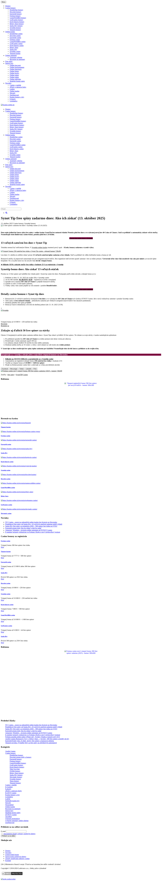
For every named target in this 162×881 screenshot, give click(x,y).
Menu (3, 2)
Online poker (14, 75)
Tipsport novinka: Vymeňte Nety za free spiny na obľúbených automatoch (31, 743)
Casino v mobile (15, 85)
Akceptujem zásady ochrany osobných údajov (19, 834)
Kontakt (8, 861)
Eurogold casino (15, 38)
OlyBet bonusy (15, 771)
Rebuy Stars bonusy (17, 24)
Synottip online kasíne (39, 247)
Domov (8, 851)
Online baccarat (15, 65)
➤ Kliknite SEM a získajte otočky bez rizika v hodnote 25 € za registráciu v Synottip (32, 264)
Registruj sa (5, 326)
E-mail (3, 831)
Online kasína (10, 32)
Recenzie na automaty (17, 59)
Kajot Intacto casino (17, 45)
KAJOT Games (10, 793)
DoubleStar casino (16, 34)
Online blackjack (15, 69)
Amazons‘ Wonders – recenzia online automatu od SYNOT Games (28, 530)
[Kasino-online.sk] (7, 105)
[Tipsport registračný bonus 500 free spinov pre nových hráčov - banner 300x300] (81, 385)
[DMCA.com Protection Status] (12, 875)
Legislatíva (13, 101)
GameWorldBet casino (17, 42)
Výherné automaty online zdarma (16, 821)
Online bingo (14, 71)
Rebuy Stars (14, 47)
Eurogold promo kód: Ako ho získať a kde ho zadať (23, 528)
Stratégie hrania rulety (17, 81)
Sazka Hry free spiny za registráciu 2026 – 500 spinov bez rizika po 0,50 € (31, 526)
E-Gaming (9, 787)
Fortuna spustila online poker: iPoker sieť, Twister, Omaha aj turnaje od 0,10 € (32, 737)
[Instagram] (22, 847)
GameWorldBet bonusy (18, 18)
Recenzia (4, 324)
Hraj (2, 547)
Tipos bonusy (14, 781)
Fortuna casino (15, 40)
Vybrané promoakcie (12, 819)
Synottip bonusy (15, 28)
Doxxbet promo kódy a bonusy (20, 757)
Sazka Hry (13, 49)
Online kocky (14, 73)
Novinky (8, 83)
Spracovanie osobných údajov (15, 857)
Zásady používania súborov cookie (17, 859)
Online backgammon (17, 67)
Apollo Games (10, 751)
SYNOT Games (11, 815)
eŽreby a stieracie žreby (18, 87)
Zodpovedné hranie (12, 855)
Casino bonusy (10, 8)
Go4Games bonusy (16, 20)
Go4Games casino (16, 43)
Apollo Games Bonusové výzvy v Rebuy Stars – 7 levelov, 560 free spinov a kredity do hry (37, 739)
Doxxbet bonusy (15, 12)
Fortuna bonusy (15, 16)
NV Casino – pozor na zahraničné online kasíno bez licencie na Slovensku (31, 522)
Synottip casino (15, 51)
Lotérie (12, 89)
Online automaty (11, 55)
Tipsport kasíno (15, 53)
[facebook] (15, 847)
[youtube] (8, 847)
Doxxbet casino (15, 36)
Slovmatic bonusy (16, 777)
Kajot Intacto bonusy (17, 22)
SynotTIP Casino (22, 375)
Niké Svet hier (15, 769)
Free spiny (9, 61)
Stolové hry (9, 63)
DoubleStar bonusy (16, 10)
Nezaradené (9, 805)
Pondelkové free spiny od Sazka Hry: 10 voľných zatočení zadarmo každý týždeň (33, 524)
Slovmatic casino (6, 513)
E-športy (13, 99)
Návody (12, 93)
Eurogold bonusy (16, 14)
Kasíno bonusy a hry (17, 97)
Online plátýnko (15, 79)
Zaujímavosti (14, 95)
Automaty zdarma (16, 57)
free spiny (10, 375)
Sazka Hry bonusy (16, 26)
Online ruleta (14, 77)
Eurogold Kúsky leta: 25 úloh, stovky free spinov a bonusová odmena (29, 741)
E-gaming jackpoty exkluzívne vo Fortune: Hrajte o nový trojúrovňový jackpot (32, 532)
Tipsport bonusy (15, 30)
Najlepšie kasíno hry (12, 801)
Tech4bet (8, 817)
